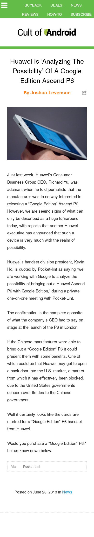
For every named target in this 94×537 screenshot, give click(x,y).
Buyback (33, 4)
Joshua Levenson (50, 92)
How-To (54, 14)
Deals (56, 4)
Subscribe (81, 14)
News (76, 4)
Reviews (30, 14)
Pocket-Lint (31, 466)
